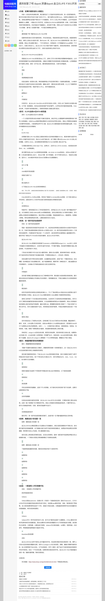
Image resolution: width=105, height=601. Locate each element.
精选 (8, 22)
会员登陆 (6, 50)
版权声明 (24, 596)
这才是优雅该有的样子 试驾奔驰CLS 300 (88, 55)
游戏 (8, 33)
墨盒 (92, 121)
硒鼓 (95, 121)
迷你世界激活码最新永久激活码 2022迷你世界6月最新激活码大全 (34, 591)
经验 (8, 15)
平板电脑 (95, 123)
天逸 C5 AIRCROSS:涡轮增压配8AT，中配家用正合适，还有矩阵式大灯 (36, 583)
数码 (8, 30)
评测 (83, 117)
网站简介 (38, 596)
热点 (8, 37)
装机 (8, 19)
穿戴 (89, 125)
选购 (80, 127)
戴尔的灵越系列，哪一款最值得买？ (87, 44)
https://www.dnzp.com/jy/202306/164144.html (42, 562)
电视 (84, 125)
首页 (8, 11)
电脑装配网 (10, 5)
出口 (80, 123)
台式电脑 (92, 117)
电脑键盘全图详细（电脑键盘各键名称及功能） (90, 85)
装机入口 (6, 45)
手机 (85, 117)
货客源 (91, 134)
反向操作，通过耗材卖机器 (85, 30)
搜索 (99, 3)
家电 (91, 123)
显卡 (83, 119)
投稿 (8, 41)
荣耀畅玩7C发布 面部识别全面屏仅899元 (88, 52)
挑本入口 (9, 45)
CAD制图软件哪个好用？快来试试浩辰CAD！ (30, 586)
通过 (83, 127)
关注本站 (15, 45)
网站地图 (42, 596)
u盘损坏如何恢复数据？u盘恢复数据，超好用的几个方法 (32, 581)
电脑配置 (91, 119)
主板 (85, 123)
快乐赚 (80, 134)
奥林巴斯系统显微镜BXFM (85, 63)
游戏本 (96, 119)
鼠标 (80, 117)
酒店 (87, 125)
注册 (11, 50)
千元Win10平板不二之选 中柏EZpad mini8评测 (90, 41)
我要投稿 (48, 567)
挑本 (8, 26)
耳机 (80, 119)
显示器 (80, 125)
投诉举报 (20, 596)
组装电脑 (86, 119)
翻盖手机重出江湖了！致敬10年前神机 (88, 49)
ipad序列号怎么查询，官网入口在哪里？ (88, 107)
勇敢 (83, 123)
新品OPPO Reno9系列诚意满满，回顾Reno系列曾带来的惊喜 (34, 588)
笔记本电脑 (94, 125)
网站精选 (12, 45)
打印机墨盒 (87, 121)
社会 (98, 121)
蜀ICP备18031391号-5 (26, 598)
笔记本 (96, 117)
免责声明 (29, 596)
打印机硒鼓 (81, 121)
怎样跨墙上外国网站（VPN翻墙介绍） (88, 82)
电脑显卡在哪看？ (27, 572)
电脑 (88, 117)
